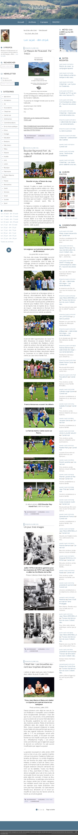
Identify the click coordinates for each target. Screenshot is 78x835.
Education (7, 138)
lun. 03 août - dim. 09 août (9, 222)
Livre (5, 160)
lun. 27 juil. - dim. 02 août (9, 225)
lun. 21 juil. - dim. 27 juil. (31, 33)
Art (5, 104)
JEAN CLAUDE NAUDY (67, 433)
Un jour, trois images (34, 527)
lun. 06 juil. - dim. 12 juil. (8, 233)
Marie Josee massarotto (68, 233)
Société (6, 199)
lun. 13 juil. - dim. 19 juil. (8, 230)
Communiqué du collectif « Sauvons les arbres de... (68, 104)
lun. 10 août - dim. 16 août (9, 219)
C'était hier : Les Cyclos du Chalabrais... (67, 85)
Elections (7, 141)
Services (6, 192)
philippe (62, 331)
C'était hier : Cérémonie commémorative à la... (67, 114)
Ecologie (6, 134)
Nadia (61, 572)
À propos (44, 22)
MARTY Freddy (64, 263)
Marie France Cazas (66, 362)
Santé (6, 188)
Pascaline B (63, 377)
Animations (7, 100)
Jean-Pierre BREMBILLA (68, 298)
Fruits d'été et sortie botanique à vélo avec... (67, 76)
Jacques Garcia (64, 420)
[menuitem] (20, 22)
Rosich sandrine (64, 462)
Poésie (6, 181)
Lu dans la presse (65, 131)
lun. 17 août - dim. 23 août (9, 216)
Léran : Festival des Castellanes (66, 154)
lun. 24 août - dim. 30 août (9, 214)
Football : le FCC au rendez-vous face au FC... (68, 94)
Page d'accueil (43, 30)
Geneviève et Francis (66, 516)
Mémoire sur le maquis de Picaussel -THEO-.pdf (37, 119)
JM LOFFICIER (64, 317)
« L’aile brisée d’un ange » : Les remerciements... (68, 123)
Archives (32, 22)
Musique (6, 168)
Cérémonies (8, 119)
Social (6, 196)
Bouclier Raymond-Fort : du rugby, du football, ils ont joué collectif (38, 154)
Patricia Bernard (65, 348)
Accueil (21, 22)
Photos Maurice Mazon (8, 176)
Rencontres (7, 184)
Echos (6, 130)
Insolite (6, 156)
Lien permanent (31, 135)
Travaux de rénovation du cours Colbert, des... (67, 250)
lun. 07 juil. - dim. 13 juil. (30, 30)
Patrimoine (7, 171)
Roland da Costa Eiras (67, 666)
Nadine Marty (64, 448)
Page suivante (50, 809)
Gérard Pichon (64, 248)
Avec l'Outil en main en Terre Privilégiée (67, 602)
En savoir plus (4, 833)
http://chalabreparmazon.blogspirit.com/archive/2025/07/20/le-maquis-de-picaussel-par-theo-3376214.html (39, 128)
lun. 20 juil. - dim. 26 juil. (8, 227)
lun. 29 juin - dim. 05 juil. (9, 236)
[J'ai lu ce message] (76, 832)
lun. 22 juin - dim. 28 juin (9, 238)
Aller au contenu (6, 1)
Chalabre (39, 7)
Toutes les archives (7, 242)
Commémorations (10, 123)
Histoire (6, 153)
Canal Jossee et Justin (67, 502)
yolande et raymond (66, 585)
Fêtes (5, 149)
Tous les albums (72, 218)
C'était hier (7, 111)
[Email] (8, 250)
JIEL (60, 281)
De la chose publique (11, 126)
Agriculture (7, 96)
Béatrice (62, 599)
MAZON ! (56, 22)
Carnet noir (7, 115)
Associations (8, 108)
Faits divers (7, 145)
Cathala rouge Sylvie (66, 391)
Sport (5, 203)
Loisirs (6, 164)
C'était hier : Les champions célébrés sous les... (68, 163)
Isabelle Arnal (64, 406)
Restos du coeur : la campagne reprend (66, 67)
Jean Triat (62, 489)
